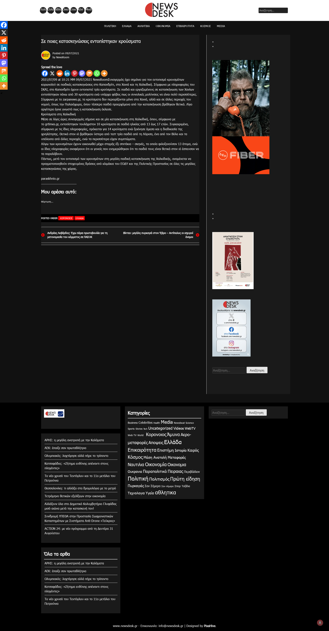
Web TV (132, 435)
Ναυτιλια (136, 464)
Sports (131, 428)
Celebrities (146, 422)
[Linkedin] (67, 73)
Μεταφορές (177, 457)
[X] (52, 73)
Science (190, 422)
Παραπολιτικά (155, 471)
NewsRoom (62, 57)
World (140, 435)
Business (133, 422)
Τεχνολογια (136, 493)
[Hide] (1, 93)
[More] (104, 73)
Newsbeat (179, 422)
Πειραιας (175, 471)
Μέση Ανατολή (155, 457)
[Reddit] (59, 73)
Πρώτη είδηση (185, 479)
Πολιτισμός (159, 478)
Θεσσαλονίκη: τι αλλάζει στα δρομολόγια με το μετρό (80, 488)
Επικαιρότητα (73, 10)
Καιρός (193, 450)
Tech (145, 429)
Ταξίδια (186, 486)
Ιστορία (181, 450)
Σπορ (178, 486)
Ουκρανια (135, 471)
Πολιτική (43, 10)
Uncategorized (160, 427)
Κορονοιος (66, 218)
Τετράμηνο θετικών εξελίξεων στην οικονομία (75, 496)
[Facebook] (45, 73)
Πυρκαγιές (136, 485)
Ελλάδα (50, 10)
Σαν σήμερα (167, 486)
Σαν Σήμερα (153, 486)
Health (156, 422)
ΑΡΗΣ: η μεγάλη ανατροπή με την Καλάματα (74, 440)
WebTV (190, 428)
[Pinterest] (74, 73)
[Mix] (89, 73)
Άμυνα (173, 434)
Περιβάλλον (192, 471)
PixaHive (209, 626)
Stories (139, 428)
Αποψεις (156, 442)
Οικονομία (66, 10)
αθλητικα (58, 10)
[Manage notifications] (320, 623)
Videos (178, 428)
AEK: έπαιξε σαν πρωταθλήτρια (65, 448)
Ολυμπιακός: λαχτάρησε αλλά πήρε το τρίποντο (76, 456)
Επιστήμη (165, 449)
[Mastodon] (82, 73)
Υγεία (150, 492)
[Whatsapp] (96, 73)
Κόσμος (80, 10)
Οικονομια (177, 464)
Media (88, 10)
